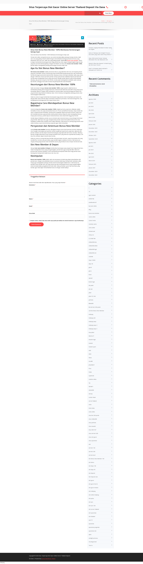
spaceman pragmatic (94, 527)
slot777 (91, 520)
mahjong (91, 314)
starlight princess (93, 538)
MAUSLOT (91, 336)
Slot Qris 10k (92, 505)
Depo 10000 (92, 260)
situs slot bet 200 (93, 433)
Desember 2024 (93, 171)
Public (90, 372)
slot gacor (109, 21)
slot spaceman (92, 513)
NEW (90, 354)
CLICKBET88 (92, 238)
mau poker (91, 332)
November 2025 (93, 131)
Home (103, 21)
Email (31, 206)
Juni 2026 (91, 106)
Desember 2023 (93, 175)
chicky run (91, 235)
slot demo (91, 462)
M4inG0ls (33, 44)
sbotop (91, 393)
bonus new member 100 (61, 44)
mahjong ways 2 (93, 325)
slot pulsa (91, 498)
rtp (89, 383)
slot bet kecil (92, 455)
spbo (90, 534)
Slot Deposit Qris (93, 477)
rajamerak (91, 375)
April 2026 (91, 113)
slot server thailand (94, 509)
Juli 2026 (91, 103)
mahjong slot (92, 318)
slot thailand (92, 516)
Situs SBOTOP (92, 430)
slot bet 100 (92, 448)
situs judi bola (92, 422)
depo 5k (91, 264)
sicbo (90, 404)
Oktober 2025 (92, 135)
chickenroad (92, 231)
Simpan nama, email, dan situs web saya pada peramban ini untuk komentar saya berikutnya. (57, 220)
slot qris (91, 502)
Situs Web (32, 213)
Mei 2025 (91, 153)
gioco (90, 271)
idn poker (91, 285)
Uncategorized (93, 541)
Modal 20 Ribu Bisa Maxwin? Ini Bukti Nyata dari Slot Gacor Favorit (100, 64)
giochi (90, 267)
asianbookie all (92, 202)
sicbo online (92, 412)
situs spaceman (93, 440)
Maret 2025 (92, 160)
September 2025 (93, 139)
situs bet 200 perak (94, 415)
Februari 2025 (92, 164)
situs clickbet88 (93, 419)
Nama (31, 199)
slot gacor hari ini (93, 484)
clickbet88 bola (93, 242)
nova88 (91, 361)
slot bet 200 (92, 451)
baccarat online (93, 206)
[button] (100, 13)
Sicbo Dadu (92, 408)
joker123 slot (92, 296)
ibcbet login (92, 282)
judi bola (91, 300)
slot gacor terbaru (93, 487)
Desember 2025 (93, 128)
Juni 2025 (91, 149)
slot (90, 444)
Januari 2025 (92, 167)
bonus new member (50, 44)
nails (90, 350)
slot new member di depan (46, 46)
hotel (90, 274)
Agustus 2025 (92, 142)
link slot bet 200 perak (94, 307)
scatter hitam (92, 397)
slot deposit (92, 473)
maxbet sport (92, 346)
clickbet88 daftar (93, 245)
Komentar (32, 185)
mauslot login (92, 339)
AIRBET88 (91, 199)
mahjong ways (92, 321)
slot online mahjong (94, 495)
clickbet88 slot (92, 253)
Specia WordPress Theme (48, 558)
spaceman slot (92, 531)
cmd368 (91, 256)
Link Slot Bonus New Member (96, 310)
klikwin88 (91, 303)
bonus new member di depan (74, 44)
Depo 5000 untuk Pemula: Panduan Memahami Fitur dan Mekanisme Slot (98, 58)
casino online (92, 217)
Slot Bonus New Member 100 (96, 458)
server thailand (93, 401)
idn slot (91, 289)
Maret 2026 (92, 117)
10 (89, 191)
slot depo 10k (92, 466)
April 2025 (91, 157)
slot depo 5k (92, 469)
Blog (90, 209)
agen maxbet (92, 195)
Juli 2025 (91, 146)
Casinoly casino (93, 224)
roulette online (92, 379)
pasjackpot (91, 365)
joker (90, 292)
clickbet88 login (93, 249)
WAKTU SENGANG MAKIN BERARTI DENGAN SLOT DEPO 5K (98, 69)
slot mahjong (92, 491)
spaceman (91, 523)
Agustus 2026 (92, 99)
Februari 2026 (92, 121)
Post (90, 368)
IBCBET (91, 278)
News (90, 357)
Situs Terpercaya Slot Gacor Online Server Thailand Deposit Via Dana (67, 7)
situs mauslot (92, 426)
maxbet (91, 343)
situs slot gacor (93, 437)
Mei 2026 (91, 110)
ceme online (92, 227)
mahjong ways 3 (93, 328)
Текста (90, 545)
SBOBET (91, 386)
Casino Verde (92, 220)
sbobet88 (91, 390)
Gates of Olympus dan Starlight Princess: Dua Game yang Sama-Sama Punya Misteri (100, 53)
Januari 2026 (92, 124)
